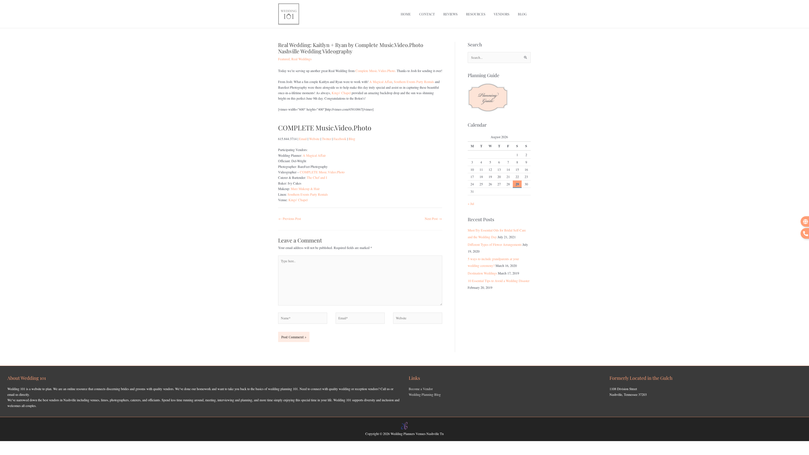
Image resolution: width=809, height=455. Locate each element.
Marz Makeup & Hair (305, 188)
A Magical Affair (380, 81)
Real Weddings (301, 59)
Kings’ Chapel (341, 93)
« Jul (471, 203)
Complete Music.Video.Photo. (376, 70)
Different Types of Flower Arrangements (495, 244)
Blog (352, 138)
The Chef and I (317, 177)
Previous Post (290, 218)
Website (314, 138)
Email (303, 138)
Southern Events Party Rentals (414, 81)
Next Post (433, 218)
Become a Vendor (421, 389)
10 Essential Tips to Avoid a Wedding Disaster (498, 280)
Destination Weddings (482, 273)
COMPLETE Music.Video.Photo (322, 172)
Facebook (340, 138)
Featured (284, 59)
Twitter (326, 138)
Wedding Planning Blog (425, 394)
